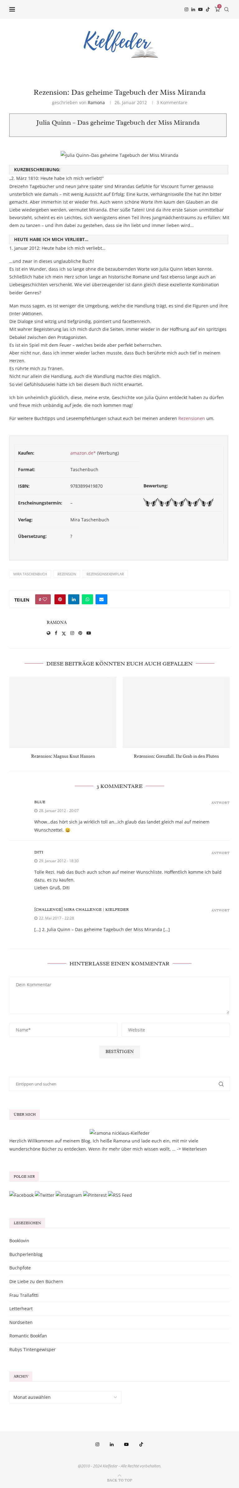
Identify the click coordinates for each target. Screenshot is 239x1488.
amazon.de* (83, 453)
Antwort (220, 802)
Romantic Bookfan (28, 1336)
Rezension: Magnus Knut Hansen (63, 756)
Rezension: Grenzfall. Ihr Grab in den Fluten (176, 756)
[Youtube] (200, 9)
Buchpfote (20, 1268)
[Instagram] (186, 9)
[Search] (226, 9)
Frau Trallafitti (24, 1295)
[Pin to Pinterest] (60, 599)
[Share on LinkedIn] (73, 599)
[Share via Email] (101, 599)
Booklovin (19, 1241)
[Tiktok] (208, 9)
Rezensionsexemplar (105, 574)
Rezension (67, 574)
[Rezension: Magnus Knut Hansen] (62, 712)
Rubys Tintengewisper (32, 1349)
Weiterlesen (194, 1149)
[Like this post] (45, 599)
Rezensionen (191, 418)
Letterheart (21, 1309)
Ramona (96, 102)
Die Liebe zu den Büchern (36, 1281)
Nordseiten (21, 1322)
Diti (38, 852)
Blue (39, 801)
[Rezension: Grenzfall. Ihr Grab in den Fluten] (176, 712)
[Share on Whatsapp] (87, 599)
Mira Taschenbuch (30, 574)
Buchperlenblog (26, 1254)
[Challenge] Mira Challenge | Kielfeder (81, 909)
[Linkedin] (193, 9)
